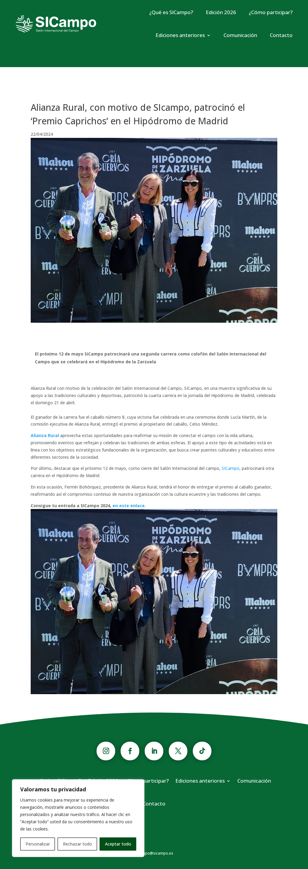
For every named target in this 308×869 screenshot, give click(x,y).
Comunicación (240, 35)
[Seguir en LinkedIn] (154, 751)
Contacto (281, 35)
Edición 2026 (221, 12)
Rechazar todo (77, 844)
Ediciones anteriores (180, 35)
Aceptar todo (118, 844)
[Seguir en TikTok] (202, 751)
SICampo (230, 468)
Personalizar (38, 844)
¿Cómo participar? (271, 12)
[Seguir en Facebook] (130, 751)
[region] (78, 818)
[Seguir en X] (178, 751)
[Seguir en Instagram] (106, 751)
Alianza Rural (45, 435)
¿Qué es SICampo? (171, 12)
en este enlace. (129, 505)
